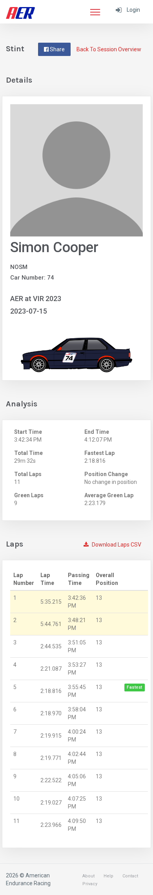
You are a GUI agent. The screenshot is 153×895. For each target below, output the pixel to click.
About (88, 876)
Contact (130, 876)
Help (108, 876)
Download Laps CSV (116, 544)
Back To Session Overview (108, 49)
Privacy (89, 883)
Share (57, 49)
